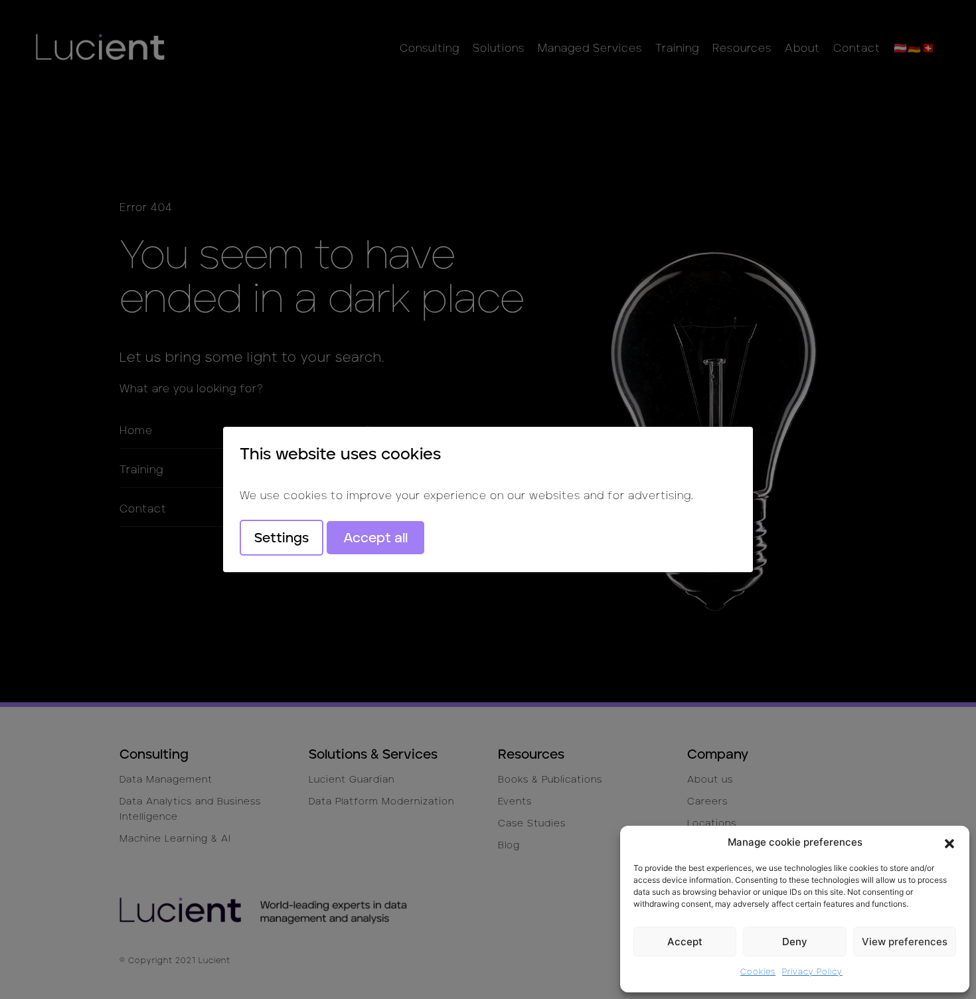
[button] (949, 842)
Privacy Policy (812, 971)
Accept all (375, 538)
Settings (281, 538)
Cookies (757, 971)
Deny (794, 941)
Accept (684, 941)
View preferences (904, 941)
